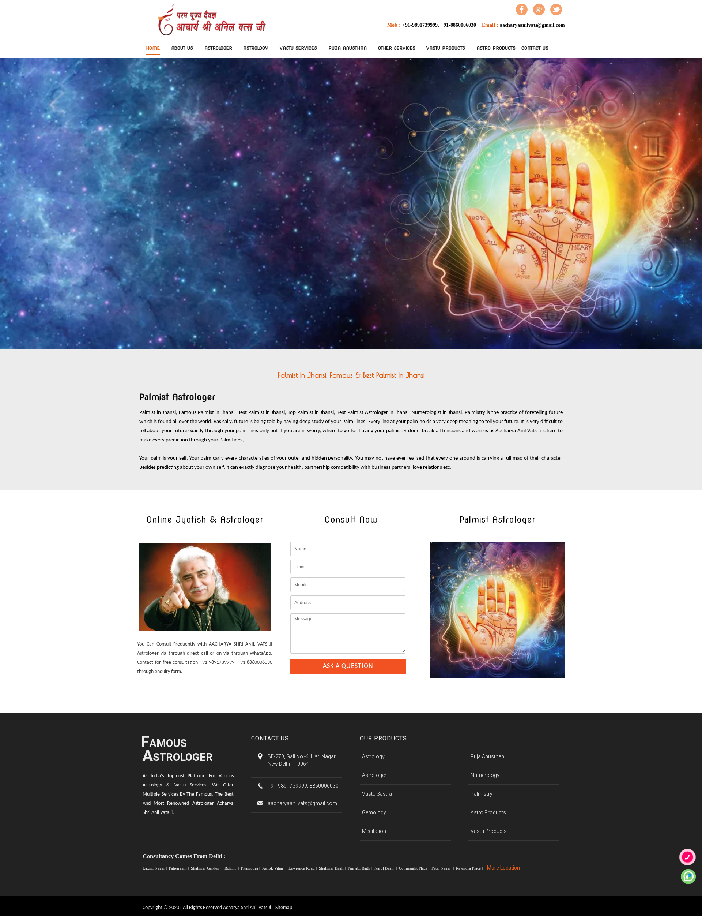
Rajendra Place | (470, 868)
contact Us (534, 48)
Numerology (485, 775)
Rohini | (232, 868)
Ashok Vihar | (274, 868)
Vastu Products (445, 48)
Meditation (374, 831)
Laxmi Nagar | (155, 868)
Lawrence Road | (303, 868)
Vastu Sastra (377, 794)
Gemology (374, 812)
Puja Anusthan (347, 48)
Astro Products (496, 48)
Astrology (255, 48)
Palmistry (481, 794)
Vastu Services (298, 48)
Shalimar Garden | (207, 868)
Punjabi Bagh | (360, 868)
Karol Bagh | (386, 868)
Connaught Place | (414, 868)
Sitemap (283, 908)
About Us (182, 48)
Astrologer (218, 48)
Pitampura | (251, 868)
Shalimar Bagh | (333, 868)
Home (153, 48)
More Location (503, 868)
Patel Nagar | (443, 868)
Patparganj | (179, 868)
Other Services (396, 48)
